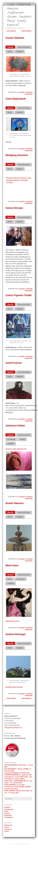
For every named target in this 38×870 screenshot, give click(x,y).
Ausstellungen (11, 12)
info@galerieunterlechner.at (13, 727)
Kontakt (9, 25)
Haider (6, 811)
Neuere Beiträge (27, 31)
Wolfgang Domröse (16, 155)
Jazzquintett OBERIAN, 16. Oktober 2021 (17, 773)
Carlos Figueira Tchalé (18, 295)
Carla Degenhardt (15, 98)
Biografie (10, 47)
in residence (20, 579)
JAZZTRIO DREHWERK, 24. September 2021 (18, 775)
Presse (9, 20)
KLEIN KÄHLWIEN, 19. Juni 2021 (14, 785)
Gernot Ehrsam (14, 208)
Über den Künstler (24, 47)
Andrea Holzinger (15, 634)
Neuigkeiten (8, 815)
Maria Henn (12, 565)
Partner (6, 827)
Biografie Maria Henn (12, 621)
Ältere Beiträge (10, 31)
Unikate (22, 439)
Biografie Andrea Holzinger (14, 687)
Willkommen (8, 825)
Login (27, 843)
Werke (9, 51)
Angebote (21, 16)
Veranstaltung (8, 817)
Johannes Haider (15, 425)
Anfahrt (6, 831)
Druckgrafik (11, 439)
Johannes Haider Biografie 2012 (16, 449)
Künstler (9, 8)
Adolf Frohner (13, 362)
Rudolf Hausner (14, 503)
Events (19, 20)
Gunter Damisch (14, 37)
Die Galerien (10, 16)
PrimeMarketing (20, 843)
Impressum (7, 829)
